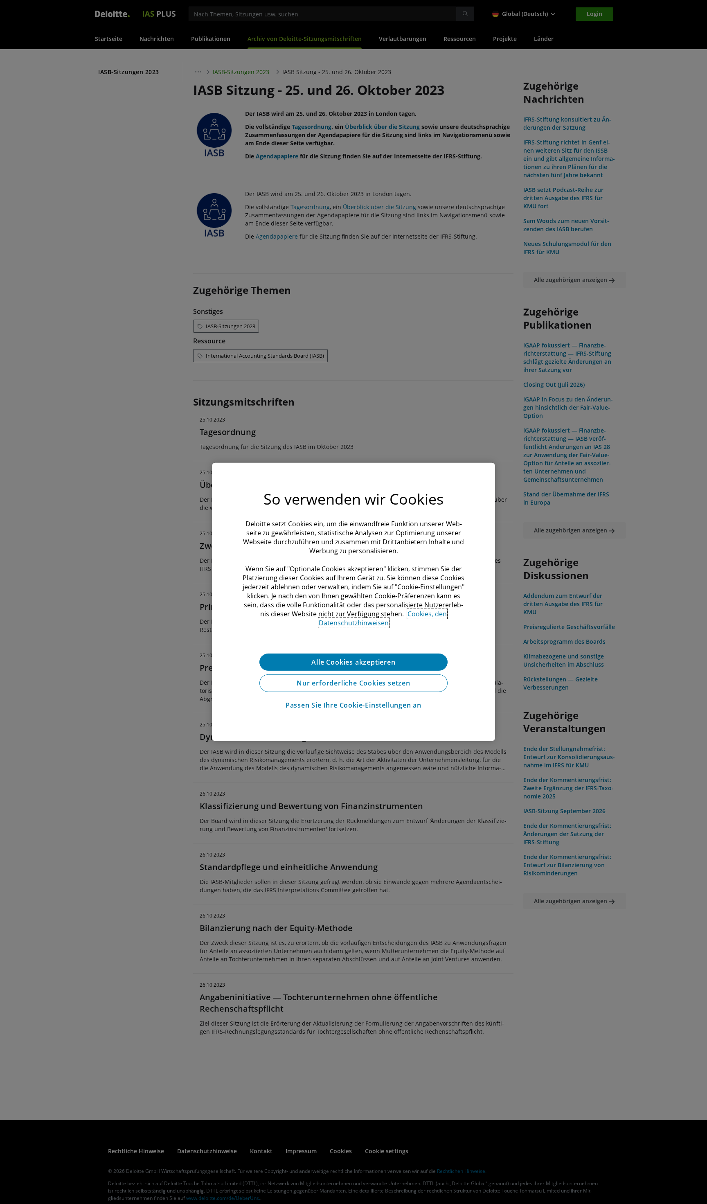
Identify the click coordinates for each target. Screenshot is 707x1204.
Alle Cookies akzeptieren (353, 662)
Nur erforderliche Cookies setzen (353, 683)
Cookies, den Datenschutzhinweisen (383, 618)
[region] (353, 602)
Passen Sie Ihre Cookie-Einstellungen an (353, 705)
